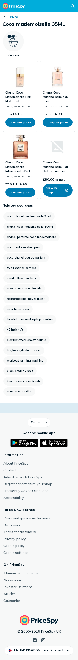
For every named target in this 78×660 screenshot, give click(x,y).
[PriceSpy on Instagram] (43, 640)
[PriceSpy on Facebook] (34, 640)
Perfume (13, 16)
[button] (39, 422)
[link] (20, 95)
